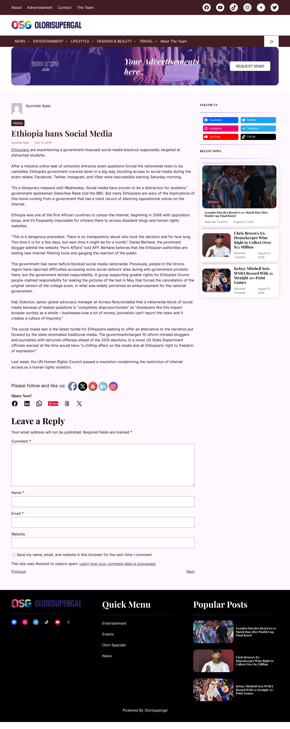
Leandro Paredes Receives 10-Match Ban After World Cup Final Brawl (236, 214)
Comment (21, 441)
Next (190, 571)
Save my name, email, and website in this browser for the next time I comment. (84, 554)
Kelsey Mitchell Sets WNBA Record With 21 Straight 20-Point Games (253, 275)
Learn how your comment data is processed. (118, 563)
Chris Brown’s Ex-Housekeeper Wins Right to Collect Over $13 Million (252, 240)
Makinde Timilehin (216, 222)
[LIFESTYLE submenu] (93, 41)
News (18, 123)
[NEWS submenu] (28, 41)
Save (55, 403)
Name (17, 492)
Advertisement (39, 7)
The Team (85, 7)
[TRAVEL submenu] (156, 41)
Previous (18, 571)
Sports (213, 202)
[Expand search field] (271, 41)
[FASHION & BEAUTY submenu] (135, 41)
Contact (65, 7)
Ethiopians (20, 149)
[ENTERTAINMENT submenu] (66, 41)
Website (18, 534)
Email (17, 513)
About (16, 7)
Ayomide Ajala (20, 142)
